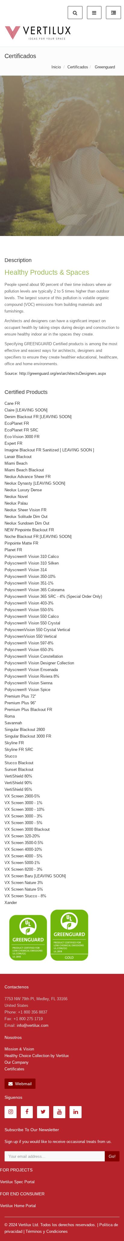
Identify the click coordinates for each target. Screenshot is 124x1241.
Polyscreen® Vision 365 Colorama (34, 590)
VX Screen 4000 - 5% (23, 856)
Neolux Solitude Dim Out (26, 516)
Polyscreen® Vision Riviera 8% (32, 676)
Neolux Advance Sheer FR (28, 476)
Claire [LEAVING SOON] (26, 410)
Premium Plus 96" (20, 703)
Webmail (23, 1083)
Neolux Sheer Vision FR (25, 510)
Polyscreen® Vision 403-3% (29, 603)
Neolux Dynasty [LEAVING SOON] (35, 483)
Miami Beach (16, 463)
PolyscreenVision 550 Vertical (31, 636)
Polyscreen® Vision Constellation (34, 656)
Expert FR (13, 443)
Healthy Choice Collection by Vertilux (37, 1055)
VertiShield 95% (18, 789)
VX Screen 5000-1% (22, 862)
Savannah (13, 723)
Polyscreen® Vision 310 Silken (32, 563)
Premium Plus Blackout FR (28, 709)
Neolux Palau (16, 503)
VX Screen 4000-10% (23, 849)
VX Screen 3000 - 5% (23, 822)
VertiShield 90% (18, 783)
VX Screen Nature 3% (24, 882)
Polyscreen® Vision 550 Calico (32, 616)
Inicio (56, 67)
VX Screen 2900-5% (22, 796)
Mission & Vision (19, 1049)
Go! (112, 1156)
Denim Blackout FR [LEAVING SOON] (38, 416)
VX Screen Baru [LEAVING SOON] (35, 876)
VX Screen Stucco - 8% (25, 896)
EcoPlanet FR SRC (21, 430)
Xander (11, 902)
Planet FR (13, 550)
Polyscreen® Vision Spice (27, 689)
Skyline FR (14, 743)
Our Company (17, 1062)
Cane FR (12, 403)
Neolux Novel (16, 496)
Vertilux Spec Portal (17, 1182)
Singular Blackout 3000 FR (28, 736)
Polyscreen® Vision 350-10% (30, 576)
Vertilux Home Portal (18, 1205)
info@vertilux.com (32, 1025)
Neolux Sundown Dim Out (27, 523)
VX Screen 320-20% (22, 836)
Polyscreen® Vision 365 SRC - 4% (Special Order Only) (53, 596)
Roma (10, 716)
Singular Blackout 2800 (25, 729)
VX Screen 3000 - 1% (23, 803)
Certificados (77, 67)
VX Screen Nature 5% (24, 889)
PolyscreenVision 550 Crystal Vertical (37, 629)
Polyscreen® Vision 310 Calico (32, 556)
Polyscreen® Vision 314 (26, 570)
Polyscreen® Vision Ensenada (31, 669)
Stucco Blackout (19, 763)
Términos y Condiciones (47, 1231)
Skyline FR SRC (19, 749)
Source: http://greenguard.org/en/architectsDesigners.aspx (55, 373)
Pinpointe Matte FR (21, 543)
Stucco (11, 756)
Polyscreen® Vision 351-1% (29, 583)
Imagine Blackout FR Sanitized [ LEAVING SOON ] (49, 450)
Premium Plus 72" (20, 696)
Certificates (14, 1069)
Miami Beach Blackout (24, 470)
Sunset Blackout (19, 769)
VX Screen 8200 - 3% (23, 869)
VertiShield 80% (18, 776)
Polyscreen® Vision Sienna (28, 683)
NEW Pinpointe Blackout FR (29, 530)
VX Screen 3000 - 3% (23, 816)
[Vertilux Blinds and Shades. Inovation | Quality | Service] (38, 33)
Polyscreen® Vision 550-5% (29, 609)
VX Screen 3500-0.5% (24, 842)
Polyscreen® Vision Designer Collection (39, 663)
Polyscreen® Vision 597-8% (29, 643)
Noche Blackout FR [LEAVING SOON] (38, 536)
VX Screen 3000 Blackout (27, 829)
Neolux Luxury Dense (23, 490)
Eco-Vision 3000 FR (22, 436)
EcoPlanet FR (17, 423)
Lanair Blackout (18, 456)
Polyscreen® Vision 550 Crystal (32, 623)
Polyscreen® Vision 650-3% (29, 649)
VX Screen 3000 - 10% (25, 809)
